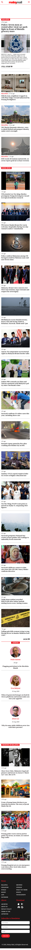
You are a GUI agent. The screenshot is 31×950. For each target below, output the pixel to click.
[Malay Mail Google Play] (22, 905)
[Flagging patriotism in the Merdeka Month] (15, 652)
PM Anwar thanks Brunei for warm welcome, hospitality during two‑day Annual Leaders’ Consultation (14, 227)
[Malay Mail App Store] (18, 905)
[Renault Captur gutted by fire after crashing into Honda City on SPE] (15, 430)
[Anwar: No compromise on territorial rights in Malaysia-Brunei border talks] (15, 338)
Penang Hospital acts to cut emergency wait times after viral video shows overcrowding (15, 867)
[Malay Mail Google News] (22, 908)
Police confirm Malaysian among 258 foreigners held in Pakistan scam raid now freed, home (15, 257)
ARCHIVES (4, 904)
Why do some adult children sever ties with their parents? (16, 726)
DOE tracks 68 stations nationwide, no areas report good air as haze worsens (15, 160)
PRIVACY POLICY (6, 909)
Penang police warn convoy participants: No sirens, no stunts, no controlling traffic (15, 835)
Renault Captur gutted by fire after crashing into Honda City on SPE (14, 444)
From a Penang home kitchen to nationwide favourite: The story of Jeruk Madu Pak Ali (15, 804)
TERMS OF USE (5, 911)
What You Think (21, 889)
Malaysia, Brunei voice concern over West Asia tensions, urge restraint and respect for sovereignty (15, 289)
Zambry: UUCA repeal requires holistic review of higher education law (14, 474)
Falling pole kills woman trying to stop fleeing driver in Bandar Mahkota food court (15, 633)
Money (3, 892)
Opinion (19, 887)
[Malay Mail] (15, 3)
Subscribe (5, 936)
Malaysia (4, 93)
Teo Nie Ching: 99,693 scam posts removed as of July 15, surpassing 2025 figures (14, 505)
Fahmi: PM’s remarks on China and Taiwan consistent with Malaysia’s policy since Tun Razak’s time (15, 383)
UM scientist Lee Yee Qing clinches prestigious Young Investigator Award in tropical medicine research (15, 196)
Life (2, 894)
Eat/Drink (4, 897)
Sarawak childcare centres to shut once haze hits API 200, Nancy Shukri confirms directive (14, 569)
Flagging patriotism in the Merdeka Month (15, 667)
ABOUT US (4, 906)
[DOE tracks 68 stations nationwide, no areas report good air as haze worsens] (15, 146)
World (3, 889)
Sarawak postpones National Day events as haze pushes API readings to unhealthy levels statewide (15, 537)
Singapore (5, 887)
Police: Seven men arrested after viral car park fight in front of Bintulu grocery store (14, 28)
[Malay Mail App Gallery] (18, 908)
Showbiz (19, 885)
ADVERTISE (4, 914)
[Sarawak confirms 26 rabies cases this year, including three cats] (15, 400)
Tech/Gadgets (21, 894)
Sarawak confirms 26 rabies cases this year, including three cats (15, 414)
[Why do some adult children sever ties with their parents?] (15, 711)
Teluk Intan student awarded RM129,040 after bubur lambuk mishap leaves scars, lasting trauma (14, 601)
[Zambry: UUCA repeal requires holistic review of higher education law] (15, 460)
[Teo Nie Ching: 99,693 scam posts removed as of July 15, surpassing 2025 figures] (15, 490)
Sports (18, 892)
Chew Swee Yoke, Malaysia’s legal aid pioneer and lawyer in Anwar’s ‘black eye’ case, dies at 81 (15, 773)
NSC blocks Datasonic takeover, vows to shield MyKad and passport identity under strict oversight (15, 129)
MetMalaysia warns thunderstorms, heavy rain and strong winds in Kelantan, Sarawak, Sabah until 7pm (14, 321)
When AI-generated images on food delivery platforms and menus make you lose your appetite (15, 696)
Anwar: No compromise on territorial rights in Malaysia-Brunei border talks (15, 352)
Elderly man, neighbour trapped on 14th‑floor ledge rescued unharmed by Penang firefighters (15, 97)
